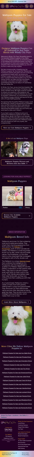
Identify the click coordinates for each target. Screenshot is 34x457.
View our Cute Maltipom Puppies (16, 128)
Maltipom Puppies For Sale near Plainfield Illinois (17, 384)
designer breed (25, 261)
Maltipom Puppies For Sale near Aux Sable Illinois (17, 353)
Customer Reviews (23, 425)
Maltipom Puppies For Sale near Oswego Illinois (17, 396)
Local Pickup (21, 423)
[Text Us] (31, 6)
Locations (15, 415)
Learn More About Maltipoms (15, 302)
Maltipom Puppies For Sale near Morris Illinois (17, 365)
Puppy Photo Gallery (23, 427)
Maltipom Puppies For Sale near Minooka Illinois (17, 357)
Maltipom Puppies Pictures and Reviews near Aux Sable (17, 162)
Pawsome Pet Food (23, 446)
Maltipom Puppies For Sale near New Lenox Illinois (17, 404)
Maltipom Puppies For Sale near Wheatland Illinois (17, 400)
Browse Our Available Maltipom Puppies (12, 216)
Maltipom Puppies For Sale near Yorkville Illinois (17, 388)
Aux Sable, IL (24, 415)
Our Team (20, 429)
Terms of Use (25, 453)
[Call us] (27, 6)
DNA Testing (21, 448)
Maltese (17, 247)
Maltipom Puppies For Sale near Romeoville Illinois (17, 408)
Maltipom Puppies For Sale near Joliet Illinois (17, 376)
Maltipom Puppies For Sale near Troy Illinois (17, 369)
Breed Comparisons (23, 436)
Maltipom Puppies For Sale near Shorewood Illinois (17, 372)
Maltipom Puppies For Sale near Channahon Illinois (17, 361)
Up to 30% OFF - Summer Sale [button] (17, 1)
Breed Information (22, 434)
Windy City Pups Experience (25, 421)
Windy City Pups (6, 415)
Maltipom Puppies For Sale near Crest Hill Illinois (17, 380)
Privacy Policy (25, 454)
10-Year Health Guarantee (25, 440)
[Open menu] (3, 6)
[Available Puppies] (7, 6)
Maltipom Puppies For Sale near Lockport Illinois (17, 392)
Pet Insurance (21, 442)
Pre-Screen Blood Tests (24, 444)
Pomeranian (6, 249)
